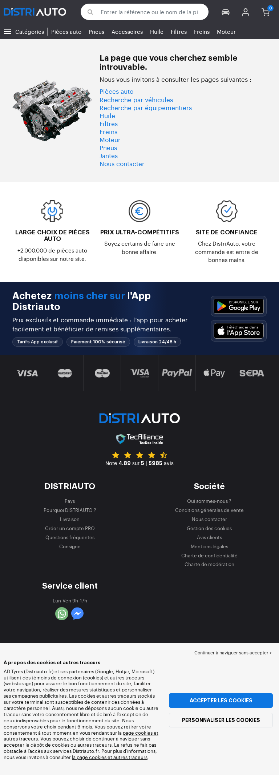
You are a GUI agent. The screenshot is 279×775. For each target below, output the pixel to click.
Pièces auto (66, 31)
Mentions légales (209, 546)
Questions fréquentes (69, 537)
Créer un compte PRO (70, 528)
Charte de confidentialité (209, 555)
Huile (156, 31)
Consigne (70, 546)
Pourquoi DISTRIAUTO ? (70, 510)
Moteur (226, 31)
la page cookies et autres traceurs (109, 757)
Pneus (96, 31)
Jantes (109, 155)
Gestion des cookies (209, 528)
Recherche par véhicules (136, 99)
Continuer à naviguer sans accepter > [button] (233, 652)
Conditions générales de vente (209, 510)
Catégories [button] (29, 31)
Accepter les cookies (221, 700)
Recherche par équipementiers (146, 107)
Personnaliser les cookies (221, 720)
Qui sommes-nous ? (209, 501)
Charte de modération (209, 564)
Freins (202, 31)
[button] (226, 12)
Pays (70, 501)
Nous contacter (122, 163)
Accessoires (127, 31)
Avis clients (209, 537)
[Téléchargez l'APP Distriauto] (239, 306)
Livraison (70, 519)
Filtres (179, 31)
